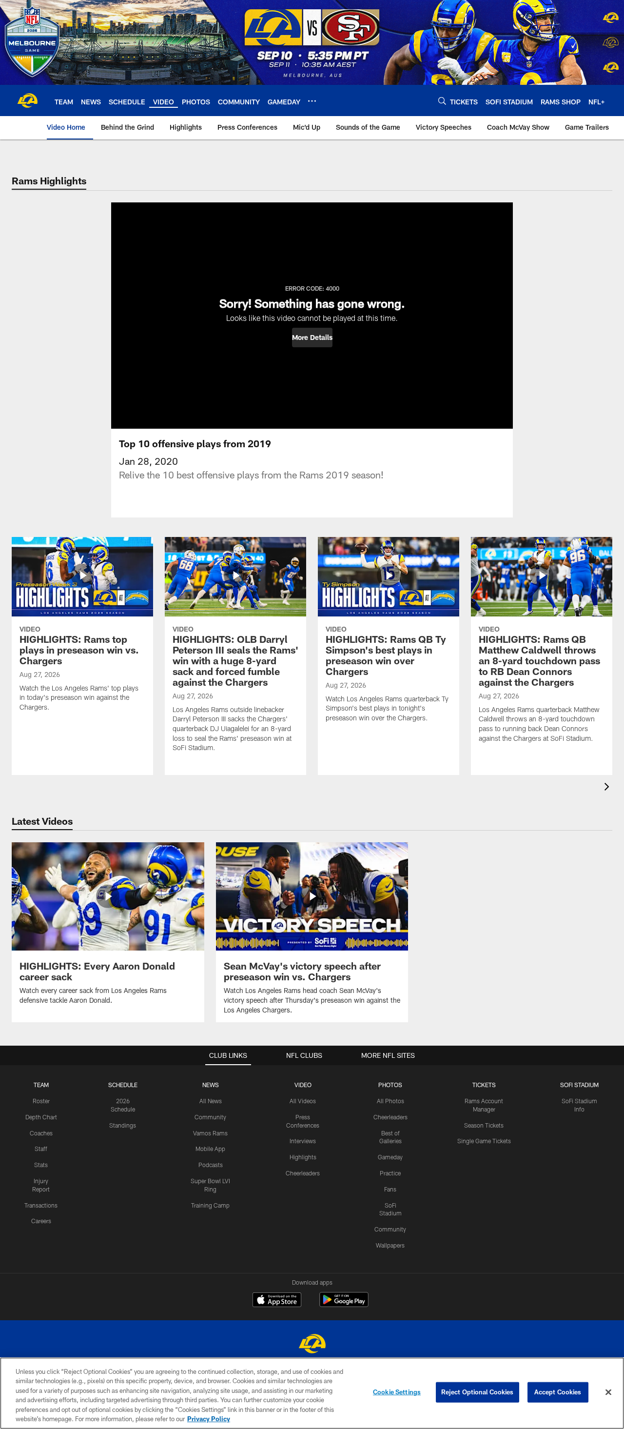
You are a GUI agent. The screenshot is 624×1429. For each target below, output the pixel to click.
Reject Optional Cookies (477, 1392)
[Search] (442, 100)
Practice (390, 1173)
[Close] (608, 1392)
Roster (41, 1100)
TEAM (41, 1084)
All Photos (390, 1100)
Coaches (41, 1133)
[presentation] (608, 788)
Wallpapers (390, 1245)
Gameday (390, 1156)
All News (210, 1100)
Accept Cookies (558, 1392)
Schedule (122, 1084)
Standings (122, 1125)
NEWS (210, 1084)
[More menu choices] (312, 101)
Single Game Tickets (484, 1140)
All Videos (303, 1100)
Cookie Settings (397, 1392)
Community (210, 1116)
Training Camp (210, 1205)
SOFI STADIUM (579, 1084)
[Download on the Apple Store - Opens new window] (277, 1300)
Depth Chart (41, 1116)
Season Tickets (484, 1125)
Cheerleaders (303, 1173)
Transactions (41, 1205)
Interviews (303, 1140)
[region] (312, 1393)
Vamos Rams (210, 1133)
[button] (312, 337)
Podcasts (210, 1164)
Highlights (303, 1156)
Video (303, 1084)
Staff (41, 1148)
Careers (41, 1220)
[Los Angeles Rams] (312, 1345)
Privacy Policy (208, 1419)
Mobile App (210, 1148)
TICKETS (484, 1084)
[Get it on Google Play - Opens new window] (344, 1304)
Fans (390, 1189)
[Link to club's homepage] (27, 100)
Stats (41, 1164)
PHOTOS (390, 1084)
